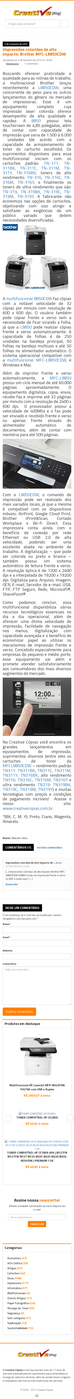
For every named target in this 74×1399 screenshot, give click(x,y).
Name (6, 924)
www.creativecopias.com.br (27, 808)
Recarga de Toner (18, 1308)
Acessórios (14, 1258)
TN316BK (29, 775)
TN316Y (60, 779)
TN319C (10, 789)
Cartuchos (13, 1273)
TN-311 (51, 163)
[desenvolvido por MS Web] (37, 1395)
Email (6, 937)
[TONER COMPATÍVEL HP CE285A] (37, 1113)
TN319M (28, 789)
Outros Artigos (16, 1298)
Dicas (10, 1278)
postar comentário (49, 847)
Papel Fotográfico (18, 1303)
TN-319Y (25, 196)
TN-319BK (30, 191)
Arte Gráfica (14, 1263)
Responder (12, 884)
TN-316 (34, 177)
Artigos (12, 1268)
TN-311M (50, 168)
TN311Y (10, 775)
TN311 (9, 770)
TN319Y (45, 789)
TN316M (43, 779)
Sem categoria (16, 1318)
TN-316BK (26, 172)
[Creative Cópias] (37, 1353)
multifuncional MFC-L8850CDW (36, 360)
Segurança (13, 1313)
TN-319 (10, 191)
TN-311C (28, 168)
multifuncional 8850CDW (29, 298)
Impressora (12, 63)
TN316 (9, 779)
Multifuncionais (16, 1293)
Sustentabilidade (17, 1328)
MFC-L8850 (60, 378)
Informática (14, 1288)
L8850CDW (48, 87)
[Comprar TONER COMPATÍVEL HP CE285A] (37, 1131)
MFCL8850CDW (17, 765)
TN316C (24, 779)
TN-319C (52, 191)
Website (7, 950)
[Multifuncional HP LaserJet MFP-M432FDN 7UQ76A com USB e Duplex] (37, 1056)
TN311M (62, 770)
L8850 (26, 327)
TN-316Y (26, 182)
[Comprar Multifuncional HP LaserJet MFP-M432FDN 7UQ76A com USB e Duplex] (37, 1103)
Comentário (9, 964)
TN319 (43, 784)
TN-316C (52, 177)
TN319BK (61, 784)
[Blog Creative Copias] (37, 11)
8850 (36, 120)
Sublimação (14, 1323)
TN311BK (26, 770)
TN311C (44, 770)
